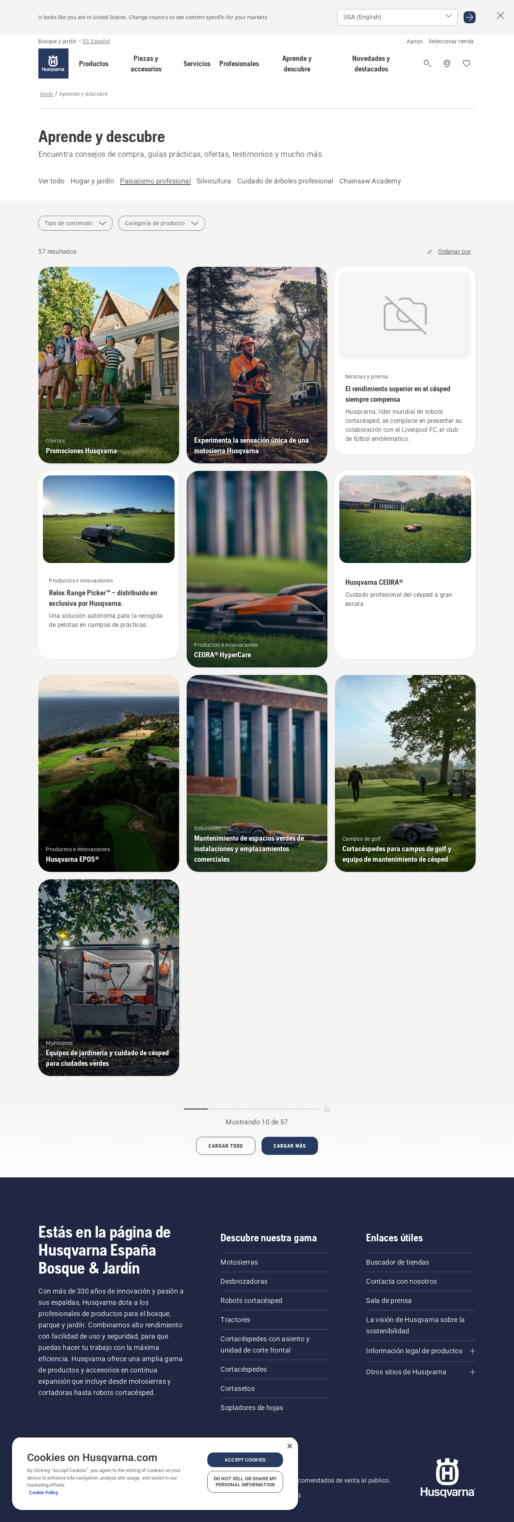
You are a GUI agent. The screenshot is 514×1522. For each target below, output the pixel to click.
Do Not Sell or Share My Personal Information (245, 1481)
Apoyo (415, 41)
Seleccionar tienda (451, 41)
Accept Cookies (245, 1460)
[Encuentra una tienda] (447, 63)
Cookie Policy (43, 1492)
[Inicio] (53, 63)
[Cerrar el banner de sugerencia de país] (500, 15)
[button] (94, 63)
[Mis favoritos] (467, 63)
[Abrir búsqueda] (427, 63)
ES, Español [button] (96, 41)
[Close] (290, 1446)
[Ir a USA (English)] (470, 17)
